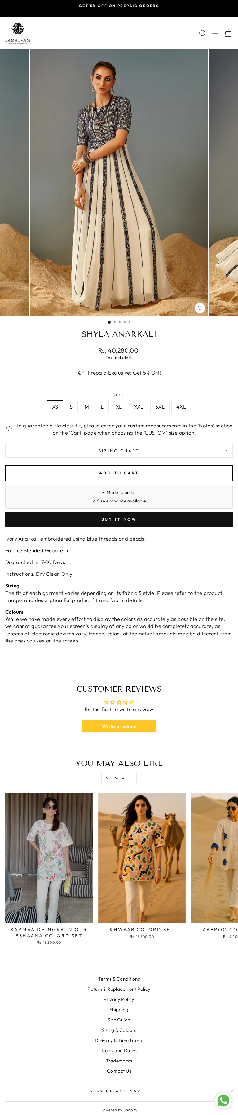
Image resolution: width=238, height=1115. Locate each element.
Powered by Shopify (119, 1109)
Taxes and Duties (119, 1051)
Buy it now (119, 519)
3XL (160, 406)
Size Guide (119, 1020)
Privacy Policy (119, 999)
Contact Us (119, 1071)
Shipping (119, 1009)
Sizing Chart (119, 450)
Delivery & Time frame (119, 1040)
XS (55, 406)
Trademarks (119, 1061)
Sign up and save (117, 1090)
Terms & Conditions (119, 979)
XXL (138, 406)
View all (119, 778)
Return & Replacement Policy (118, 989)
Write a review (119, 726)
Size (119, 394)
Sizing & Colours (119, 1030)
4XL (181, 406)
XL (119, 406)
